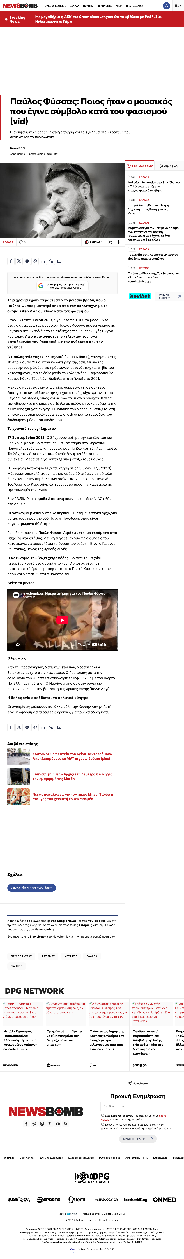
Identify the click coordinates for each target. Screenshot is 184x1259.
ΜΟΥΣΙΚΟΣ (71, 956)
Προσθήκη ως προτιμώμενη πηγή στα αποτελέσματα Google (65, 286)
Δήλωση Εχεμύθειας (51, 1157)
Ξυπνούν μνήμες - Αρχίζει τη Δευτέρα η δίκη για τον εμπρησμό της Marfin (72, 776)
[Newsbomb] (46, 1112)
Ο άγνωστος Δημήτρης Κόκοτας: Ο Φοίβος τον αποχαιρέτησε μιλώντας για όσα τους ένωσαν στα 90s (107, 1040)
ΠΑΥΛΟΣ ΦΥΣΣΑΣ (21, 956)
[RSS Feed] (65, 1123)
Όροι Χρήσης (27, 1157)
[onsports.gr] (48, 1199)
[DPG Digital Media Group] (92, 1178)
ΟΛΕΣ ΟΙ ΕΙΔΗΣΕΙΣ (55, 6)
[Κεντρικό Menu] (178, 5)
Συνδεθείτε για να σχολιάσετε (31, 888)
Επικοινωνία (160, 1157)
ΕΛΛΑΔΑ (74, 6)
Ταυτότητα (8, 1157)
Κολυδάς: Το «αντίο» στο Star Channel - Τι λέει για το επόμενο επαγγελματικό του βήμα (154, 186)
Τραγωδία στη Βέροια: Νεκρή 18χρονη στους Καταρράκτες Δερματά (148, 209)
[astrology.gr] (106, 1199)
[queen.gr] (77, 1199)
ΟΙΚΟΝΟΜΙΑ (105, 6)
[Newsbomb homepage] (20, 5)
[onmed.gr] (164, 1199)
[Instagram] (42, 1123)
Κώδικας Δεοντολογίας (81, 1157)
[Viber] (34, 1123)
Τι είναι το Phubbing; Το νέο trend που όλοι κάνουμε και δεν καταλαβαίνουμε (154, 277)
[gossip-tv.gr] (19, 1199)
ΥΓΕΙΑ (118, 6)
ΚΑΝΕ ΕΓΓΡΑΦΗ (134, 1138)
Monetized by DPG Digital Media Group (104, 1213)
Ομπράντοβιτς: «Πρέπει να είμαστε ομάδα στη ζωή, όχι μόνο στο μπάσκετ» (64, 1038)
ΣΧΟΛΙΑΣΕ (96, 242)
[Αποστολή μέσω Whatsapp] (35, 261)
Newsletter (38, 936)
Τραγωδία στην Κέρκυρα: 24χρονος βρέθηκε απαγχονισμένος (153, 257)
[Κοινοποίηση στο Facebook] (11, 261)
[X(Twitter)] (50, 1123)
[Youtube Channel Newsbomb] (57, 1123)
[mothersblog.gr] (135, 1199)
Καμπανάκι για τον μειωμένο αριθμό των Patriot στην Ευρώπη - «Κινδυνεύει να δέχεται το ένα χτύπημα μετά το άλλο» (153, 234)
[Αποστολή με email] (59, 261)
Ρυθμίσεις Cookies (109, 1157)
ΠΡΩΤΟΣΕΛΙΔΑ (134, 6)
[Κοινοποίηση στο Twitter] (19, 261)
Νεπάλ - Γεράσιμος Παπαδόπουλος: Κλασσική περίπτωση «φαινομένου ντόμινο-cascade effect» (20, 1040)
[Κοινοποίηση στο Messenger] (27, 261)
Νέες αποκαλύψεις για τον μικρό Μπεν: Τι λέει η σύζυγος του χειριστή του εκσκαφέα (73, 796)
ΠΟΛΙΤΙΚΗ (88, 6)
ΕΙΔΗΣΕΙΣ (16, 966)
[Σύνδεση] (166, 5)
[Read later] (120, 242)
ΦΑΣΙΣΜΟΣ (48, 956)
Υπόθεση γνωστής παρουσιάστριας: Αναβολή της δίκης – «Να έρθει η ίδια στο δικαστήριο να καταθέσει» (148, 1042)
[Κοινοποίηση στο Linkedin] (43, 261)
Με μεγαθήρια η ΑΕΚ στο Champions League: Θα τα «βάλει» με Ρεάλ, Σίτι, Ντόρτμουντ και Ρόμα (98, 19)
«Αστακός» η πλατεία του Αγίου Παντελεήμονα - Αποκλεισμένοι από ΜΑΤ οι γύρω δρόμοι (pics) (73, 756)
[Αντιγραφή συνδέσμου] (110, 242)
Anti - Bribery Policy (136, 1157)
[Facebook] (26, 1123)
